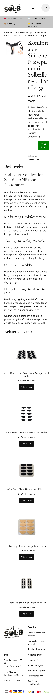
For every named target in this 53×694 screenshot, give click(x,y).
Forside (7, 32)
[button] (20, 44)
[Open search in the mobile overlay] (33, 8)
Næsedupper (27, 32)
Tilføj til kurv (43, 145)
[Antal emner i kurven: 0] (45, 8)
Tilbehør (16, 32)
